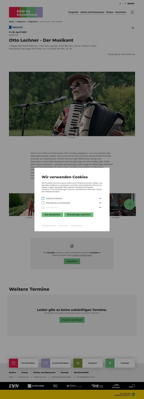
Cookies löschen (49, 225)
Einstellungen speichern (78, 215)
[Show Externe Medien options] (100, 198)
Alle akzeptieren (52, 215)
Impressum (63, 225)
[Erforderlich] (43, 207)
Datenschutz (76, 225)
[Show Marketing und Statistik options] (100, 203)
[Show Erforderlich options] (100, 207)
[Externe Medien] (43, 198)
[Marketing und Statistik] (43, 203)
